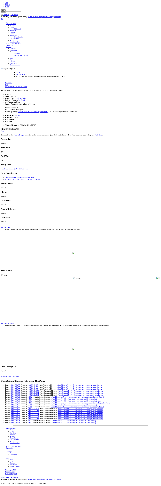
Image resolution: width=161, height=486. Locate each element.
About (11, 58)
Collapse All (14, 129)
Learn (7, 57)
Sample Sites (5, 227)
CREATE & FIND (11, 24)
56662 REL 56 (33, 387)
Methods (12, 34)
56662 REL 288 (33, 417)
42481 (30, 405)
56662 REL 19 (33, 385)
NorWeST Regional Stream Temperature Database (22, 179)
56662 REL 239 (33, 413)
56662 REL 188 (33, 409)
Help (7, 7)
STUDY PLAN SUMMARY (13, 43)
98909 (30, 423)
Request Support (11, 474)
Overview (8, 83)
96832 (30, 421)
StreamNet (17, 53)
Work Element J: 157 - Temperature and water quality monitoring (79, 385)
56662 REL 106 (33, 391)
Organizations (13, 50)
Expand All (5, 129)
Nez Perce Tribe (20, 98)
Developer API (10, 470)
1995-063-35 (15, 385)
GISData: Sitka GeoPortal (21, 55)
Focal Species (13, 63)
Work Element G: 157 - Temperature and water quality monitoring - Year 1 (76, 401)
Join (6, 3)
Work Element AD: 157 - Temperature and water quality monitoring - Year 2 (77, 397)
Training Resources (15, 65)
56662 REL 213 (33, 411)
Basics (3, 131)
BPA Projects (17, 29)
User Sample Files (14, 42)
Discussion (13, 48)
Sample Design (19, 135)
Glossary (12, 61)
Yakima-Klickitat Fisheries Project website (33, 112)
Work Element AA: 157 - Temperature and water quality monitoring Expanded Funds (80, 403)
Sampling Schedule (7, 323)
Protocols (12, 32)
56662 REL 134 (33, 393)
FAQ (11, 60)
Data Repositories (14, 38)
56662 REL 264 (33, 415)
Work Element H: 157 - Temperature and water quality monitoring (74, 405)
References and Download (10, 376)
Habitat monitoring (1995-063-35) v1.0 (14, 169)
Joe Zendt (21, 100)
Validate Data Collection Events (16, 87)
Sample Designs (14, 35)
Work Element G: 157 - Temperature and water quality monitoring (74, 399)
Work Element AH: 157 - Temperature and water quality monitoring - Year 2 (77, 407)
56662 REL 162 (33, 395)
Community (9, 47)
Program (12, 25)
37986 (30, 399)
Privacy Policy (10, 472)
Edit (6, 85)
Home (18, 72)
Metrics (12, 40)
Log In (7, 5)
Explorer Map (9, 45)
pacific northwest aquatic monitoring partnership (44, 17)
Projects (12, 27)
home (7, 22)
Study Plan (98, 135)
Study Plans (13, 30)
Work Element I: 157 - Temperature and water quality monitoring (80, 415)
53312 (30, 397)
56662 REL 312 (33, 419)
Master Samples (18, 37)
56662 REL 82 (33, 389)
